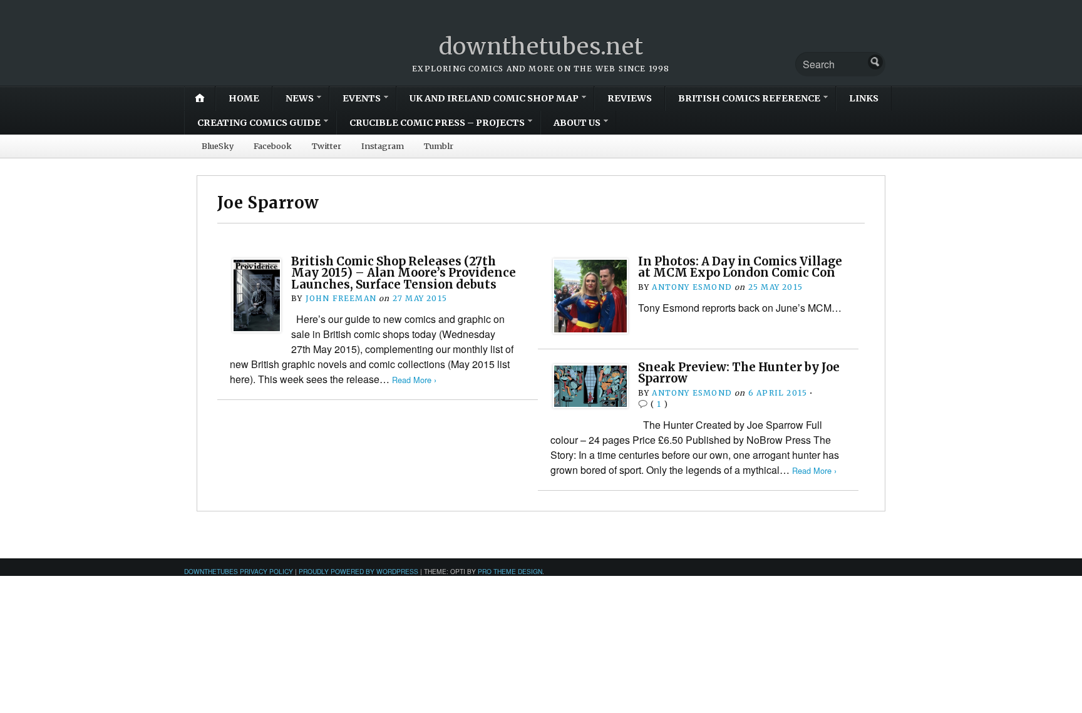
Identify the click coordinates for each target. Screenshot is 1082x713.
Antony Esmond (692, 287)
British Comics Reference (749, 98)
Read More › (414, 380)
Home (244, 98)
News (300, 98)
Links (863, 98)
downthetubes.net (541, 47)
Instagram (382, 146)
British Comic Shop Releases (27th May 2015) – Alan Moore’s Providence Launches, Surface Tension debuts (403, 273)
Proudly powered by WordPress (358, 571)
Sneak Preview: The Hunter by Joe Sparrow (739, 373)
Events (362, 98)
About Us (577, 122)
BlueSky (218, 146)
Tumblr (438, 146)
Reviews (629, 98)
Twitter (326, 146)
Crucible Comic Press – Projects (437, 122)
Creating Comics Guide (259, 122)
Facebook (273, 146)
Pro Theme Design (510, 571)
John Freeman (341, 298)
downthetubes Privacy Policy (238, 571)
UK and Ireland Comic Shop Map (494, 98)
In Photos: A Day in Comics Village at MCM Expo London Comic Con (740, 267)
